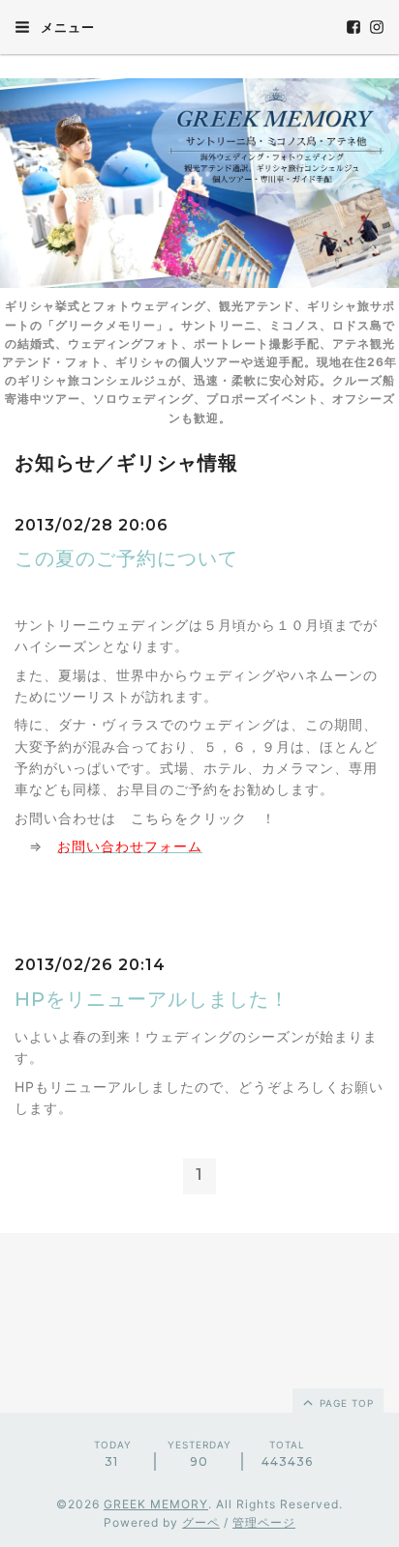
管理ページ (263, 1522)
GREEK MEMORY (156, 1504)
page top (345, 1403)
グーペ (201, 1522)
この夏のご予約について (126, 558)
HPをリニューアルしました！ (152, 999)
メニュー (66, 27)
